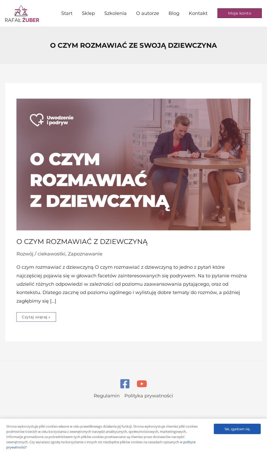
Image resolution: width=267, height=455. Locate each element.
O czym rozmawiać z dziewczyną (82, 241)
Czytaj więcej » (36, 315)
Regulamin (107, 396)
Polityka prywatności (148, 396)
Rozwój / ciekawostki (40, 254)
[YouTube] (142, 384)
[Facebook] (125, 384)
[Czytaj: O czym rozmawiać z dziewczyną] (133, 164)
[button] (239, 13)
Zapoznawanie (85, 254)
